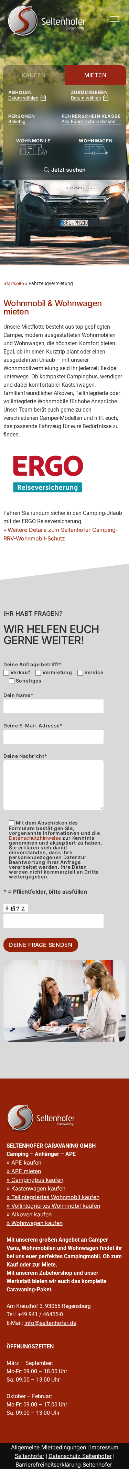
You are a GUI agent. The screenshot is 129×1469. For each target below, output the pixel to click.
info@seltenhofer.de (50, 1322)
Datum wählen (23, 98)
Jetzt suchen (68, 169)
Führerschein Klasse (91, 116)
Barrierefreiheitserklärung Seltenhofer (63, 1464)
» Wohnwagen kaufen (35, 1223)
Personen (17, 116)
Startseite (13, 283)
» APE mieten (24, 1171)
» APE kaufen (24, 1162)
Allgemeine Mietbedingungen (48, 1447)
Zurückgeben (89, 92)
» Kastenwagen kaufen (36, 1188)
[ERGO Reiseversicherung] (48, 474)
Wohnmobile (33, 141)
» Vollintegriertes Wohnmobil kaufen (53, 1205)
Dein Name (18, 695)
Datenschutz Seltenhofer (80, 1455)
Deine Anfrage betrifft (32, 664)
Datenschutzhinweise (35, 838)
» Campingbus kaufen (35, 1179)
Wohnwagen (95, 141)
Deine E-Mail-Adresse (33, 725)
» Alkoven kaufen (29, 1214)
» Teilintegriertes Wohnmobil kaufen (53, 1197)
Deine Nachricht (25, 756)
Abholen (20, 92)
